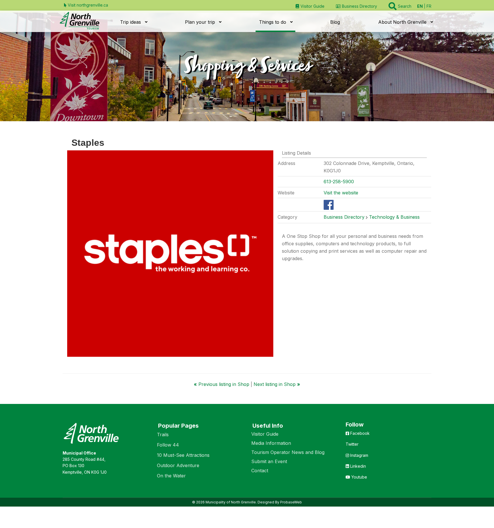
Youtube (358, 477)
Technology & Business (394, 217)
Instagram (358, 455)
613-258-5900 (339, 181)
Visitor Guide (264, 434)
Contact (259, 470)
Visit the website (341, 193)
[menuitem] (310, 6)
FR (429, 6)
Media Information (271, 443)
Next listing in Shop (277, 384)
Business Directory (344, 217)
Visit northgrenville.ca (87, 5)
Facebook (359, 433)
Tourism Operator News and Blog (287, 452)
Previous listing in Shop (222, 384)
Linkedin (357, 466)
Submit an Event (269, 461)
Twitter (352, 444)
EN (420, 6)
